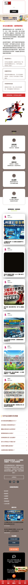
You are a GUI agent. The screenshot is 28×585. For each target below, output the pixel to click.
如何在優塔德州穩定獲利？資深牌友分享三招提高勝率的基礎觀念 (14, 405)
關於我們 (6, 491)
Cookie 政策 (6, 503)
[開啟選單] (14, 7)
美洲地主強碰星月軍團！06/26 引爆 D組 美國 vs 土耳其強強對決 (13, 275)
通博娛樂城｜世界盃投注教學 (14, 95)
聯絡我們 (6, 493)
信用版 (13, 542)
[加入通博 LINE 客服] (21, 569)
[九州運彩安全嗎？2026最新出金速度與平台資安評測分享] (14, 515)
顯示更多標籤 (14, 549)
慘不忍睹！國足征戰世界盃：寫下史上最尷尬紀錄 (14, 307)
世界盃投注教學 (13, 539)
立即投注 (14, 477)
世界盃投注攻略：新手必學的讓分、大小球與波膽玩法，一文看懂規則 (14, 373)
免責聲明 (6, 496)
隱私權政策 (6, 501)
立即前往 (14, 11)
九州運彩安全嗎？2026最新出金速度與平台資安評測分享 (13, 242)
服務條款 (6, 498)
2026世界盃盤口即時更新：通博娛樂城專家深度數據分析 (13, 340)
